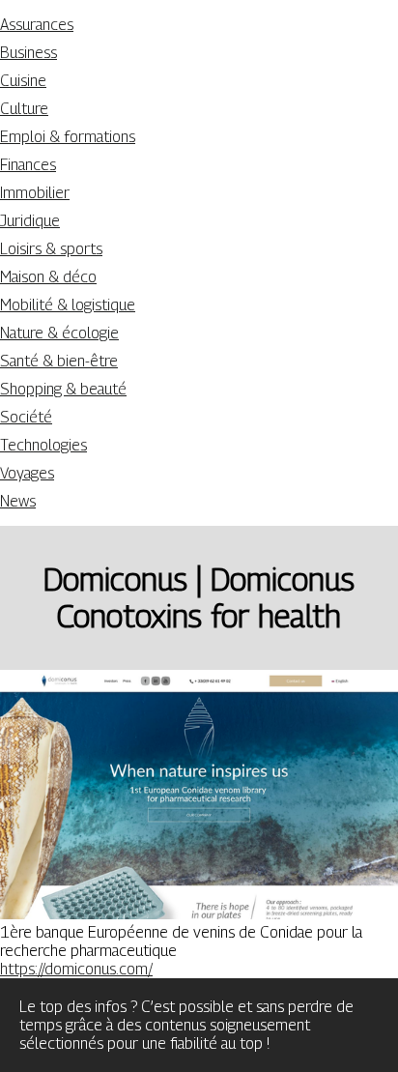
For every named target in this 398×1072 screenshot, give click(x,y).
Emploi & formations (67, 137)
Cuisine (23, 81)
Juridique (30, 221)
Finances (28, 165)
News (18, 501)
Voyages (27, 473)
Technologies (43, 445)
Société (26, 417)
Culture (24, 109)
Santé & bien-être (59, 361)
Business (28, 52)
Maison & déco (48, 277)
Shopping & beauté (63, 389)
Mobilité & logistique (67, 305)
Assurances (36, 24)
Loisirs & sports (51, 249)
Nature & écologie (59, 333)
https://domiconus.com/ (76, 969)
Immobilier (35, 193)
